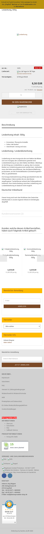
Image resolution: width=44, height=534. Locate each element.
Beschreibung (8, 125)
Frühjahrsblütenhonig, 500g (11, 256)
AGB (3, 397)
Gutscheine (5, 381)
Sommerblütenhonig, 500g (33, 256)
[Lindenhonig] (22, 34)
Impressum (5, 378)
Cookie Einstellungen (9, 409)
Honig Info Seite (11, 437)
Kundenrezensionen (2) (13, 214)
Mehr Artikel (8, 342)
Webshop (14, 531)
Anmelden (22, 306)
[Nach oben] (37, 530)
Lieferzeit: (6, 71)
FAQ (3, 385)
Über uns (9, 423)
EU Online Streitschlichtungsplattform (14, 405)
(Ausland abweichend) (24, 73)
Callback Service (12, 430)
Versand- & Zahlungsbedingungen (13, 389)
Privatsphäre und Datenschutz (12, 401)
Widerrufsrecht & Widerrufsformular (14, 393)
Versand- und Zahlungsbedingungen (18, 456)
